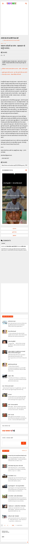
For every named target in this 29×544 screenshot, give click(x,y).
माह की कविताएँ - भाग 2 (12, 475)
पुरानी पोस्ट (14, 232)
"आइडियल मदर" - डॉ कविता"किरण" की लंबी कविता (17, 506)
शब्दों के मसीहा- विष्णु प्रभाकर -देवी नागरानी (15, 465)
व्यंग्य (5, 43)
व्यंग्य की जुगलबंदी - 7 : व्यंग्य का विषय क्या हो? (12, 183)
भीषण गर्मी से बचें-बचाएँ (12, 331)
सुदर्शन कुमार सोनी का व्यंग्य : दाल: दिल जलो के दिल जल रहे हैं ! (14, 72)
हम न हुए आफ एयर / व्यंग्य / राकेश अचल (11, 208)
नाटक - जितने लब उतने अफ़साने (7, 386)
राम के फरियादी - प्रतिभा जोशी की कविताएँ (15, 496)
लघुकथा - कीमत (11, 375)
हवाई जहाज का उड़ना (11, 321)
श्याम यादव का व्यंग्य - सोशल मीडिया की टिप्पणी (11, 74)
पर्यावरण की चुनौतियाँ (11, 341)
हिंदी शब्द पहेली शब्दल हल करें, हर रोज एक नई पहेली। (12, 40)
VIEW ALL (24, 450)
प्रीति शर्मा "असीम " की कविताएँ (13, 516)
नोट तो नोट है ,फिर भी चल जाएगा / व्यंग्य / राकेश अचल (14, 195)
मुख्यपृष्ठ (14, 235)
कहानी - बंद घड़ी (11, 414)
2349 (13, 525)
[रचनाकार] (11, 4)
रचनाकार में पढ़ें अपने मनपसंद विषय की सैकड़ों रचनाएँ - (17, 455)
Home (2, 43)
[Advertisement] (14, 20)
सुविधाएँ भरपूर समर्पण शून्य (12, 364)
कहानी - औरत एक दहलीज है (13, 404)
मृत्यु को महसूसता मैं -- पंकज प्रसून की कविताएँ (16, 485)
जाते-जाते (9, 394)
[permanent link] (4, 55)
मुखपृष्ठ (3, 536)
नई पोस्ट (14, 228)
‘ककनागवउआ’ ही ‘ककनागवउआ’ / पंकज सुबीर (12, 221)
